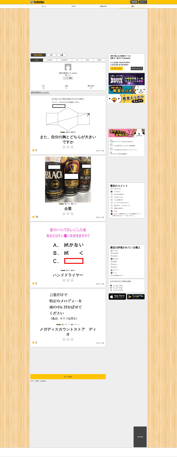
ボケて (32, 381)
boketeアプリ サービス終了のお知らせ (121, 140)
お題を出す (103, 6)
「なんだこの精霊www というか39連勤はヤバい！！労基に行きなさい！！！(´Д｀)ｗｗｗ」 (127, 214)
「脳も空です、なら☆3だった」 (122, 205)
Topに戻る (140, 437)
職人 (133, 6)
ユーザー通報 (68, 78)
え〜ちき (115, 250)
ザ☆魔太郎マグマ (118, 275)
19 (36, 216)
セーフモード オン (116, 68)
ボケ (51, 55)
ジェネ (115, 272)
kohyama (115, 259)
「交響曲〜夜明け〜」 (119, 208)
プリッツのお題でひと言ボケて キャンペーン (123, 149)
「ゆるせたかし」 (118, 188)
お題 (61, 55)
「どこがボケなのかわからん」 (121, 202)
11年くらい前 (100, 343)
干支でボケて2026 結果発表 (118, 153)
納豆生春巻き (38, 55)
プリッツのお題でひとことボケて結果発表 (122, 144)
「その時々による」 (118, 197)
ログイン (143, 2)
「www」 (115, 211)
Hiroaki (115, 267)
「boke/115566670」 (119, 194)
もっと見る (68, 376)
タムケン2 (116, 270)
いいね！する (117, 286)
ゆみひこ (115, 264)
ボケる (73, 6)
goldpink (43, 381)
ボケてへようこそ (137, 68)
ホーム (44, 6)
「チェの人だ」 (117, 191)
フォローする (117, 288)
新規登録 (134, 2)
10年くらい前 (100, 150)
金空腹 (115, 261)
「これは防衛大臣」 (118, 200)
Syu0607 (115, 253)
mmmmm (115, 256)
